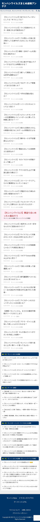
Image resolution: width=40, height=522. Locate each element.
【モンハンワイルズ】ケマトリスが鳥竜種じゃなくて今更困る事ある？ (19, 246)
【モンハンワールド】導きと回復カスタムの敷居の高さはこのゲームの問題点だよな (19, 128)
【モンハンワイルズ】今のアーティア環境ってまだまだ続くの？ (19, 84)
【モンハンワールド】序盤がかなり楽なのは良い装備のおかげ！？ (19, 192)
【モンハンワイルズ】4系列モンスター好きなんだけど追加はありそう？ (20, 225)
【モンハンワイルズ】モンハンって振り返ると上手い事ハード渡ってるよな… (19, 343)
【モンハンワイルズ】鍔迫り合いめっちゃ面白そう (20, 215)
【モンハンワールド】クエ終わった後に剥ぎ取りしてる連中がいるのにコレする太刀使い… (19, 40)
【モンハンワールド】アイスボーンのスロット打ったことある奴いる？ (19, 301)
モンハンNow (12, 498)
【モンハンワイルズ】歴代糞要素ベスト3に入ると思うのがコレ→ (20, 277)
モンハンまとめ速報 (17, 22)
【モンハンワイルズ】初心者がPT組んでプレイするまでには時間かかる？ (20, 63)
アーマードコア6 (20, 502)
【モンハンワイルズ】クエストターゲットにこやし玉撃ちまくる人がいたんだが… (19, 203)
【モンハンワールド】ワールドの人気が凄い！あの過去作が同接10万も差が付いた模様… (20, 289)
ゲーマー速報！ (15, 316)
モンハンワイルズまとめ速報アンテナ (19, 4)
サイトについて (14, 510)
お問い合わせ (26, 510)
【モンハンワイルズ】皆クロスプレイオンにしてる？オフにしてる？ (19, 18)
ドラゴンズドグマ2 (26, 498)
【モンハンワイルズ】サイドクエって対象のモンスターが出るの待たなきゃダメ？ (19, 235)
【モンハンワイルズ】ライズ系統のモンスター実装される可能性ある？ (19, 28)
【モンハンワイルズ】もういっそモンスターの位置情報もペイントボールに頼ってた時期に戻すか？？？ (19, 117)
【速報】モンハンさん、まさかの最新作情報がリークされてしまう (19, 312)
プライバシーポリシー (20, 513)
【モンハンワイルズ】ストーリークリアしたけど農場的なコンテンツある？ (19, 181)
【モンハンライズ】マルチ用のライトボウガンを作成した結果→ (19, 333)
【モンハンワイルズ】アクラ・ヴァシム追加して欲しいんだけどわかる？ (19, 322)
